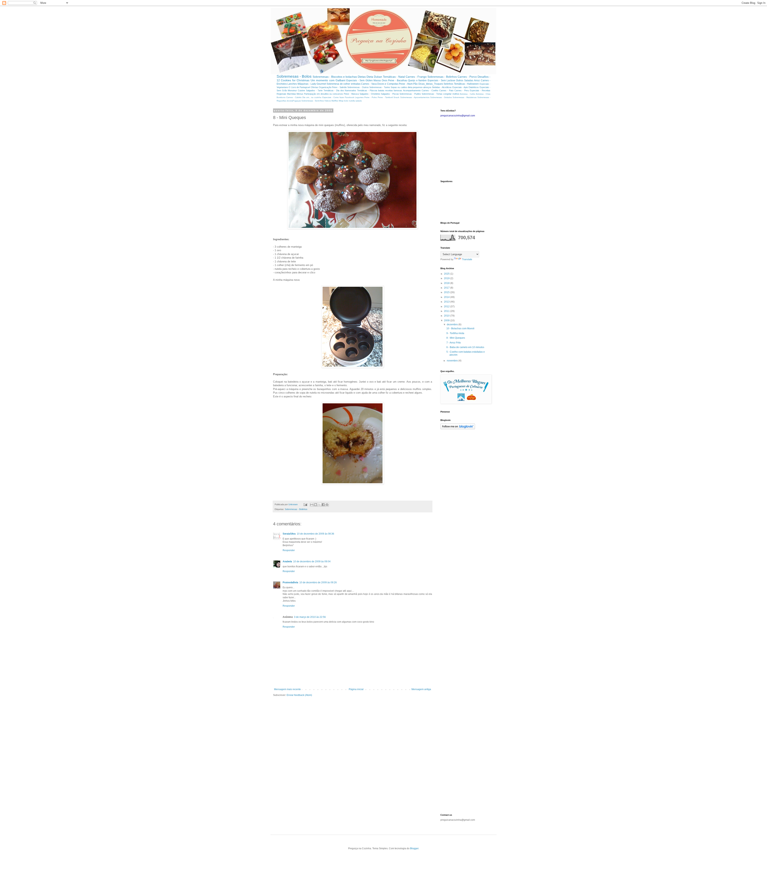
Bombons (281, 97)
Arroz (477, 80)
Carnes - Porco (467, 76)
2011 (447, 311)
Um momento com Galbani (328, 80)
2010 (447, 315)
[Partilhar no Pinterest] (327, 505)
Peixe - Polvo (370, 97)
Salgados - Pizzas (390, 94)
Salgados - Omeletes (370, 94)
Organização (325, 87)
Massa (377, 80)
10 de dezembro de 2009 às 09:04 (312, 561)
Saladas (468, 80)
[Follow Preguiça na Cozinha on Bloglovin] (457, 428)
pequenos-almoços (422, 87)
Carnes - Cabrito (294, 97)
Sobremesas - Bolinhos (442, 76)
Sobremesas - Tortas (432, 94)
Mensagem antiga (421, 689)
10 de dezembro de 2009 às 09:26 (318, 582)
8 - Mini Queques (455, 337)
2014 (447, 297)
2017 (447, 287)
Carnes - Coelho (430, 90)
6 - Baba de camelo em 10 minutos (465, 347)
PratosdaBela (290, 582)
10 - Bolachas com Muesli (460, 328)
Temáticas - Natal (394, 76)
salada (359, 101)
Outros (459, 80)
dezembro (452, 324)
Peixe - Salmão (339, 87)
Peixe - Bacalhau (397, 80)
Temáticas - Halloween (466, 83)
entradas (356, 83)
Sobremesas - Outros (358, 87)
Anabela (287, 561)
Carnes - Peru (461, 90)
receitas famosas (393, 90)
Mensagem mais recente (287, 689)
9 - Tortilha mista (455, 333)
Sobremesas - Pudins (410, 94)
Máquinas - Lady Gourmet (312, 83)
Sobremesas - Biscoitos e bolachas (335, 76)
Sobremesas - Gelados (441, 97)
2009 (447, 320)
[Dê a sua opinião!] (316, 505)
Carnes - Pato (446, 90)
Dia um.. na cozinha (311, 97)
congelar (447, 94)
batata (381, 90)
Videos (327, 101)
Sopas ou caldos (399, 87)
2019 (447, 278)
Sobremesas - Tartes (379, 87)
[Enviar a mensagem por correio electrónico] (305, 504)
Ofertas (314, 87)
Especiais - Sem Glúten (359, 80)
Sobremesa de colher (338, 83)
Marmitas (291, 94)
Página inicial (356, 689)
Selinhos (448, 83)
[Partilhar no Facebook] (323, 505)
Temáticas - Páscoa (367, 90)
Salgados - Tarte (314, 90)
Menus (300, 94)
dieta (410, 87)
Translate (467, 259)
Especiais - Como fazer (333, 97)
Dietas (362, 76)
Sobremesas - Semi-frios (312, 101)
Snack (396, 97)
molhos (455, 94)
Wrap (341, 101)
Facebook (349, 97)
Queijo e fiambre (417, 80)
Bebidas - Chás (483, 94)
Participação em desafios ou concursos (323, 94)
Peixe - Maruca (351, 94)
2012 (447, 306)
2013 (447, 301)
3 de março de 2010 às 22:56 (310, 617)
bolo (346, 101)
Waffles (334, 101)
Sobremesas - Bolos (294, 76)
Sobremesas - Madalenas (465, 97)
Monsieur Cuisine (296, 90)
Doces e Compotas (387, 83)
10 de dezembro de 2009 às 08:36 (315, 533)
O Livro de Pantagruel (299, 87)
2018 (447, 283)
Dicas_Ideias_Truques (430, 83)
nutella (352, 101)
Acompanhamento (412, 90)
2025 (447, 273)
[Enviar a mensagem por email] (312, 505)
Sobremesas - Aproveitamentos (414, 97)
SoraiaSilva (289, 533)
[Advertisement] (465, 148)
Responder (289, 550)
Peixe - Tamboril (385, 97)
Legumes (359, 97)
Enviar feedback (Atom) (299, 695)
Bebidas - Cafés (467, 94)
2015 (447, 292)
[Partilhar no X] (319, 505)
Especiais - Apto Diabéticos (465, 87)
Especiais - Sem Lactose (441, 80)
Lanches (292, 83)
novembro (452, 360)
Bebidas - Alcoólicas (442, 87)
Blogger (414, 848)
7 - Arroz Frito (453, 342)
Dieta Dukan (374, 76)
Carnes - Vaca (369, 83)
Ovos (384, 80)
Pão (415, 83)
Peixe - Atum (406, 83)
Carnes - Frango (416, 76)
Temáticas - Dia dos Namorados (340, 90)
